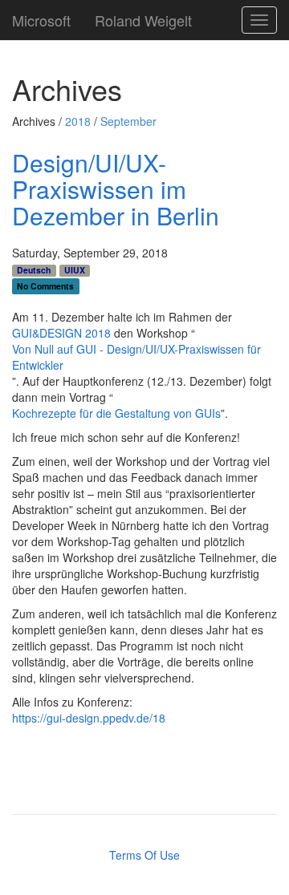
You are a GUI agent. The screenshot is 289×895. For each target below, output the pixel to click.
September (128, 121)
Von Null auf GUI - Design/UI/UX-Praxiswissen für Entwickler (136, 357)
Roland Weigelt (143, 17)
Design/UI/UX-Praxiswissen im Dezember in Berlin (115, 189)
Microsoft (41, 17)
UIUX (74, 270)
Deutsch (34, 270)
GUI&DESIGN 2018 (61, 333)
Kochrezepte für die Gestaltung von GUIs (116, 413)
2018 (78, 121)
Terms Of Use (144, 855)
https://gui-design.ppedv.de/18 (88, 718)
